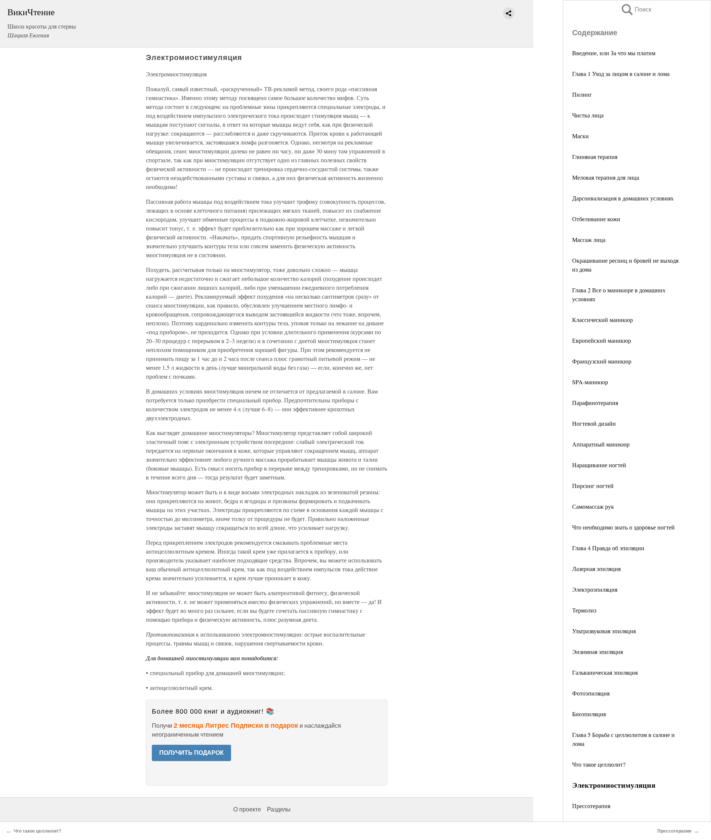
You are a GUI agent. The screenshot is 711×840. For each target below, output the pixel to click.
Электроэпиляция (594, 589)
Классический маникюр (602, 319)
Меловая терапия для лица (605, 177)
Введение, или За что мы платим (613, 53)
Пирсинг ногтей (593, 485)
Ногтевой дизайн (594, 423)
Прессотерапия (591, 806)
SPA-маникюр (590, 382)
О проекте (247, 809)
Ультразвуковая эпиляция (604, 631)
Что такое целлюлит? (598, 764)
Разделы (279, 809)
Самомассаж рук (593, 506)
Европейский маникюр (601, 340)
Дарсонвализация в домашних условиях (623, 198)
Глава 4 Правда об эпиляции (608, 548)
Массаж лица (588, 239)
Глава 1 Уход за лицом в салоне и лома (621, 73)
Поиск (636, 9)
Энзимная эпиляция (597, 651)
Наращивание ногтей (599, 465)
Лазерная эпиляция (596, 568)
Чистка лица (588, 115)
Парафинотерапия (595, 402)
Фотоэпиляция (591, 693)
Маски (580, 136)
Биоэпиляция (589, 714)
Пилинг (582, 94)
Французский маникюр (601, 361)
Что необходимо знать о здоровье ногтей (623, 527)
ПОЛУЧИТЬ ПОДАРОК (191, 753)
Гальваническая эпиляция (605, 672)
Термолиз (584, 610)
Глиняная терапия (594, 156)
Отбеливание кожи (596, 219)
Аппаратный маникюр (601, 444)
